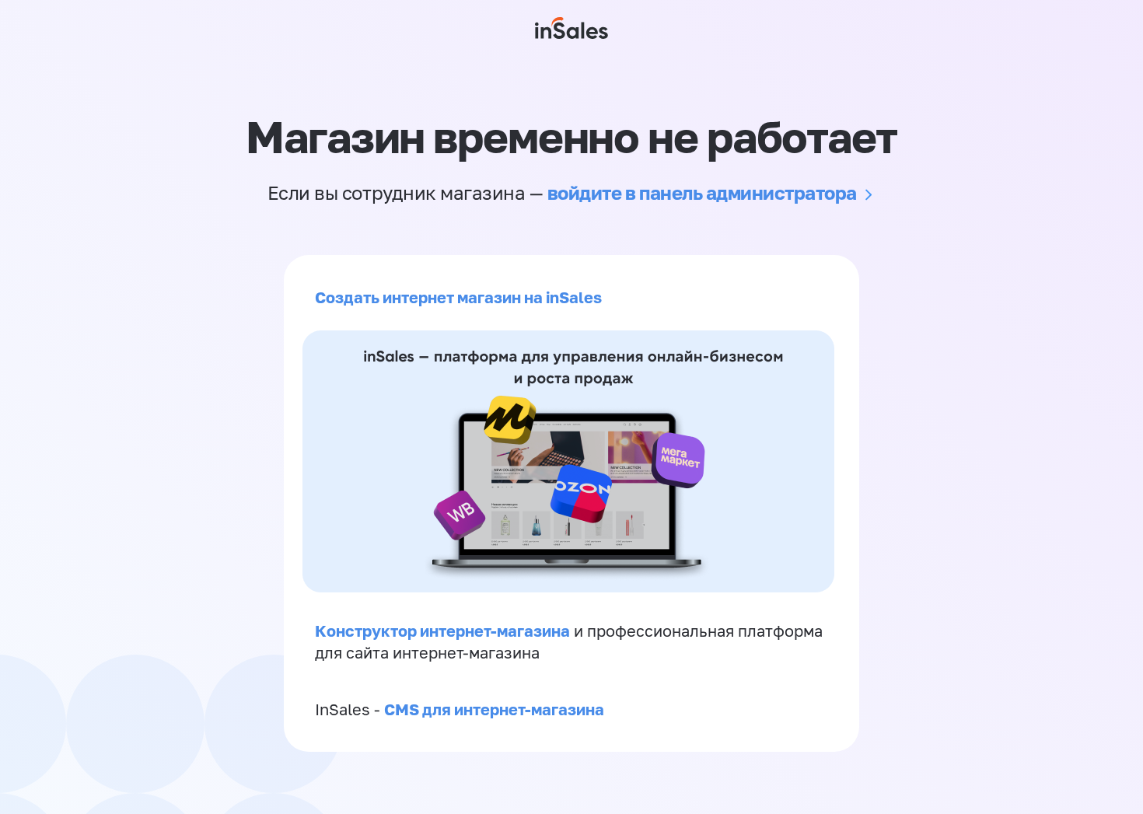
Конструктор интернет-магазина (442, 630)
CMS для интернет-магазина (494, 709)
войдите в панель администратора (702, 192)
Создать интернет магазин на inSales (458, 297)
